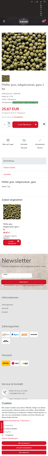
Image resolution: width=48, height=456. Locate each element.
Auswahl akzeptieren (24, 448)
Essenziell (9, 425)
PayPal (8, 432)
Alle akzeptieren (24, 443)
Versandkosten (18, 117)
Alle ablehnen (24, 452)
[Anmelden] (31, 2)
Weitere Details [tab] (9, 168)
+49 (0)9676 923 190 (17, 393)
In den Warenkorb (24, 124)
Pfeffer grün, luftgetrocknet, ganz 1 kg (11, 226)
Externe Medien (11, 429)
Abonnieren (23, 282)
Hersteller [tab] (7, 174)
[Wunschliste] (44, 2)
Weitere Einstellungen (10, 438)
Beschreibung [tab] (8, 161)
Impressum (25, 420)
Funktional (9, 435)
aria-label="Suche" (41, 7)
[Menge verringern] (9, 126)
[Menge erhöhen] (9, 123)
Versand (5, 308)
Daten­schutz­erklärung (11, 420)
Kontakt (5, 312)
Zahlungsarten (7, 305)
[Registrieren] (36, 2)
